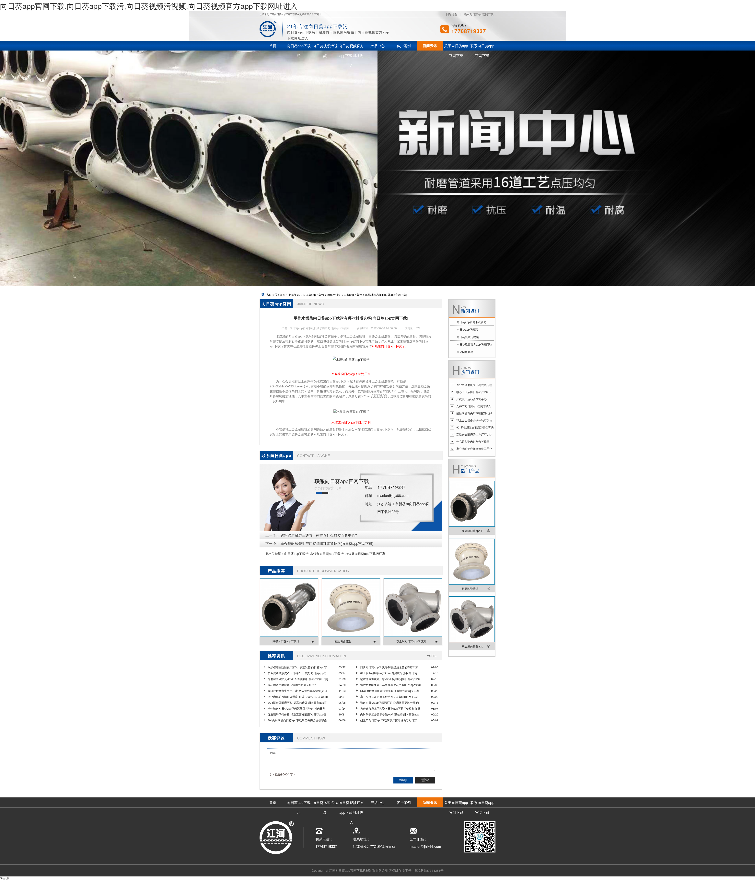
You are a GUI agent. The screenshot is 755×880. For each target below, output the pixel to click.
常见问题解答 (465, 352)
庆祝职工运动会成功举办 (471, 399)
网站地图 (451, 14)
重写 (425, 780)
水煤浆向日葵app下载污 (327, 553)
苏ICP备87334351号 (429, 870)
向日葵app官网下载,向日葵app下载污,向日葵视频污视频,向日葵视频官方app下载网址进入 (149, 5)
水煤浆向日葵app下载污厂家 (365, 553)
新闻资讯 (294, 295)
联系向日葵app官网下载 (479, 14)
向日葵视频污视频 (468, 337)
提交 (403, 780)
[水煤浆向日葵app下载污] (351, 359)
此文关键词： (274, 553)
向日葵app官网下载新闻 (471, 322)
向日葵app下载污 (313, 295)
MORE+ (432, 656)
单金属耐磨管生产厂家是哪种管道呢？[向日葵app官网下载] (327, 543)
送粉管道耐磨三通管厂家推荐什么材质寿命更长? (319, 535)
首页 (282, 295)
